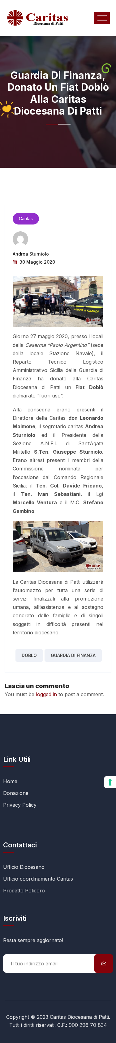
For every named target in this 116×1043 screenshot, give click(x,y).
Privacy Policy (20, 805)
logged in (46, 694)
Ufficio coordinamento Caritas (38, 879)
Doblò (29, 655)
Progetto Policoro (24, 890)
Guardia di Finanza (73, 655)
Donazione (15, 793)
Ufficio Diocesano (24, 867)
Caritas (26, 218)
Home (10, 781)
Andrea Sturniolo (31, 253)
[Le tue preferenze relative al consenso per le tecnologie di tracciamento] (110, 782)
